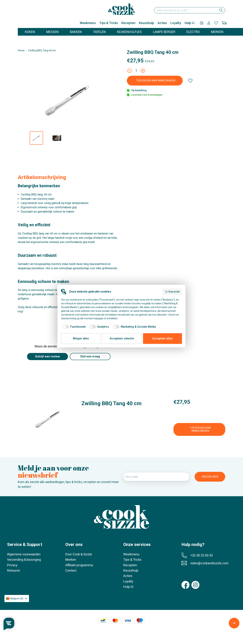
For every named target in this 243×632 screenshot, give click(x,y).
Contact (70, 570)
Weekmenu (88, 23)
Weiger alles (81, 338)
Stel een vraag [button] (90, 356)
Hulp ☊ (190, 23)
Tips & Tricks (108, 23)
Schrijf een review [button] (47, 356)
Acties (162, 23)
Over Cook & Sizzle (78, 554)
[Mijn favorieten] (216, 23)
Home (21, 50)
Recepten (128, 23)
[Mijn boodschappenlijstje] (201, 23)
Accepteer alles (162, 338)
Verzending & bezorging (24, 559)
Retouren (13, 570)
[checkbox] (73, 327)
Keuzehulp (146, 23)
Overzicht (173, 291)
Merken (70, 559)
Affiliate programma (79, 565)
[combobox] (189, 10)
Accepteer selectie (122, 338)
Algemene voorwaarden (24, 554)
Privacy (12, 565)
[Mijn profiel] (209, 23)
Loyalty (175, 23)
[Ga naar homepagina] (121, 9)
